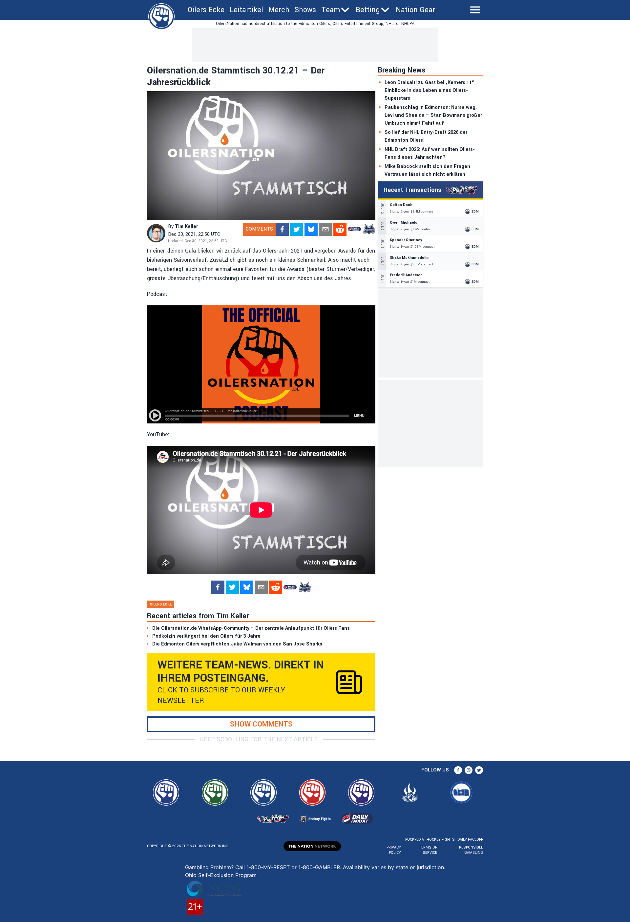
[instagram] (468, 770)
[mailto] (325, 229)
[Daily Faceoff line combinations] (354, 229)
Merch (278, 10)
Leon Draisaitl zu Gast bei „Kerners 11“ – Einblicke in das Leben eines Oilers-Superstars (432, 90)
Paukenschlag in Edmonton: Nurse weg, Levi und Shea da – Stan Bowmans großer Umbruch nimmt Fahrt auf (433, 115)
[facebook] (282, 229)
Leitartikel (246, 10)
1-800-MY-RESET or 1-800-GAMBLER (293, 867)
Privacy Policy (394, 850)
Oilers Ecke (206, 10)
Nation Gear (415, 10)
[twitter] (296, 229)
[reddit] (339, 229)
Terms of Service (428, 850)
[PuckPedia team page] (368, 229)
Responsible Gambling (471, 850)
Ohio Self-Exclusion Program (221, 875)
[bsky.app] (311, 229)
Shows (305, 10)
